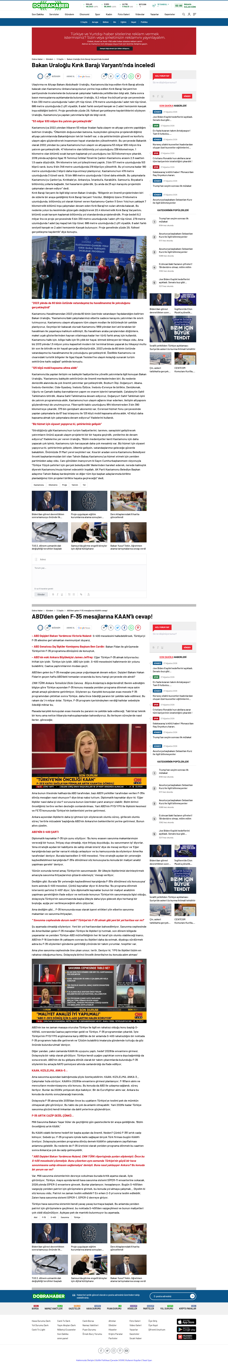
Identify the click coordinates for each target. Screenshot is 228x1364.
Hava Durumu (93, 1307)
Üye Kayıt (153, 1325)
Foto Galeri (124, 14)
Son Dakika (38, 14)
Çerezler (114, 1360)
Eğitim (123, 22)
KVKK (121, 1360)
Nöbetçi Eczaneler (66, 1329)
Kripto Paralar (187, 1307)
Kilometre (53, 485)
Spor (97, 14)
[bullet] (74, 594)
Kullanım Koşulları (133, 1360)
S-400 (53, 1217)
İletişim (91, 1360)
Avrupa (95, 22)
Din (114, 22)
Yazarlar (154, 14)
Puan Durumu (114, 1307)
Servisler (54, 14)
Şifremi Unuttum (156, 1329)
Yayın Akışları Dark (66, 1325)
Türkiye (77, 1217)
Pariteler (148, 1307)
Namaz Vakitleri (54, 1307)
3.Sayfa (83, 22)
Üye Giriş (152, 1320)
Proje (64, 485)
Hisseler (132, 1307)
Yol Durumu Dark (40, 1325)
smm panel (62, 1338)
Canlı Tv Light (38, 1329)
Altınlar (112, 1320)
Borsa (35, 1307)
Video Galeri (135, 1325)
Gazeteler (170, 14)
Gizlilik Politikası (102, 1360)
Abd (35, 1217)
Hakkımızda (81, 1360)
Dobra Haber (37, 59)
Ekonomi (84, 14)
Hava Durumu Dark (41, 1320)
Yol (84, 485)
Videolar (140, 14)
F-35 (44, 1217)
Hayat (133, 22)
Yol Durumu (166, 1307)
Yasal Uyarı (147, 1360)
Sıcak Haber (136, 1338)
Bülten (106, 22)
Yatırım (75, 485)
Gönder (41, 594)
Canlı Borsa (88, 1320)
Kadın (109, 14)
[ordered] (69, 594)
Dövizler (113, 1325)
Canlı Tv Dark (63, 1320)
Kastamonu (39, 485)
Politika (144, 22)
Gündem (69, 14)
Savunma (65, 1217)
